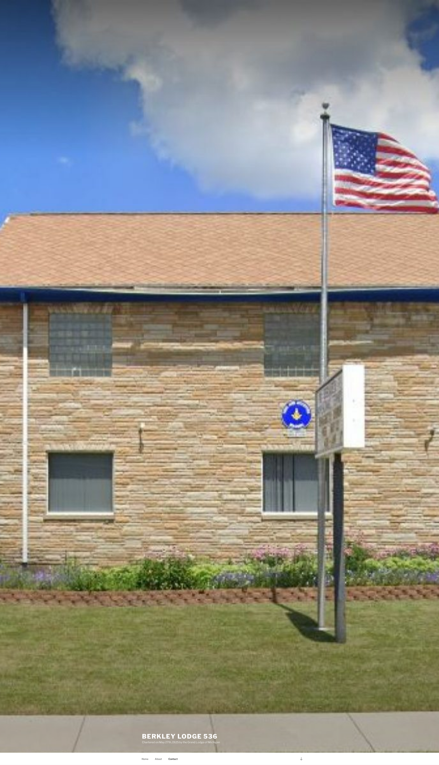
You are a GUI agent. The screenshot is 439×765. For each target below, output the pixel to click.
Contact (173, 758)
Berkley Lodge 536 (180, 736)
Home (145, 758)
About (158, 758)
